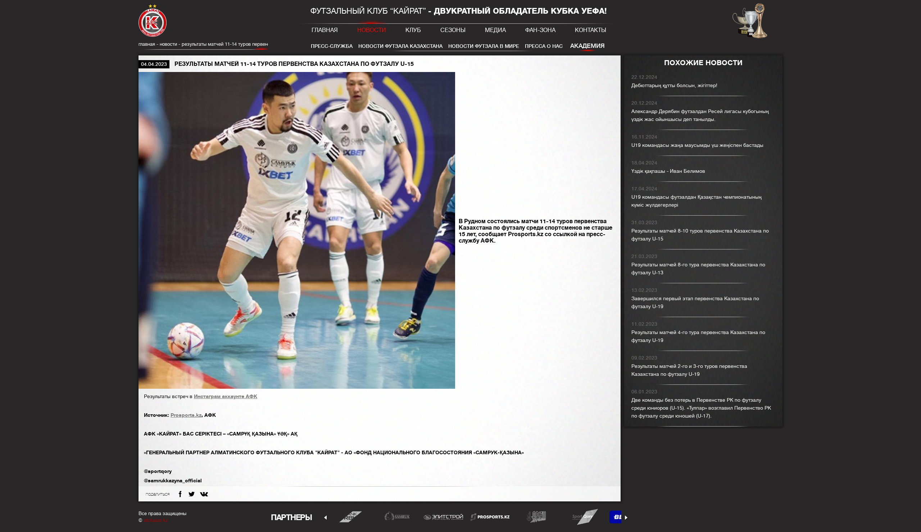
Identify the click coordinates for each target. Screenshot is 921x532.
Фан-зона (540, 30)
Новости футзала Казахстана (400, 46)
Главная (325, 30)
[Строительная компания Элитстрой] (443, 516)
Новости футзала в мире (483, 46)
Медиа (495, 30)
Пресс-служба (332, 46)
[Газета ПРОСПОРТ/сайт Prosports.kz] (489, 516)
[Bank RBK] (350, 516)
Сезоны (453, 30)
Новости (371, 30)
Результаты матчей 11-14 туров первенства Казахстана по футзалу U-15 (261, 44)
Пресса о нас (544, 46)
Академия (587, 45)
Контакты (590, 30)
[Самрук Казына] (397, 516)
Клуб (413, 30)
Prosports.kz (186, 415)
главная (147, 44)
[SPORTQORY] (582, 516)
